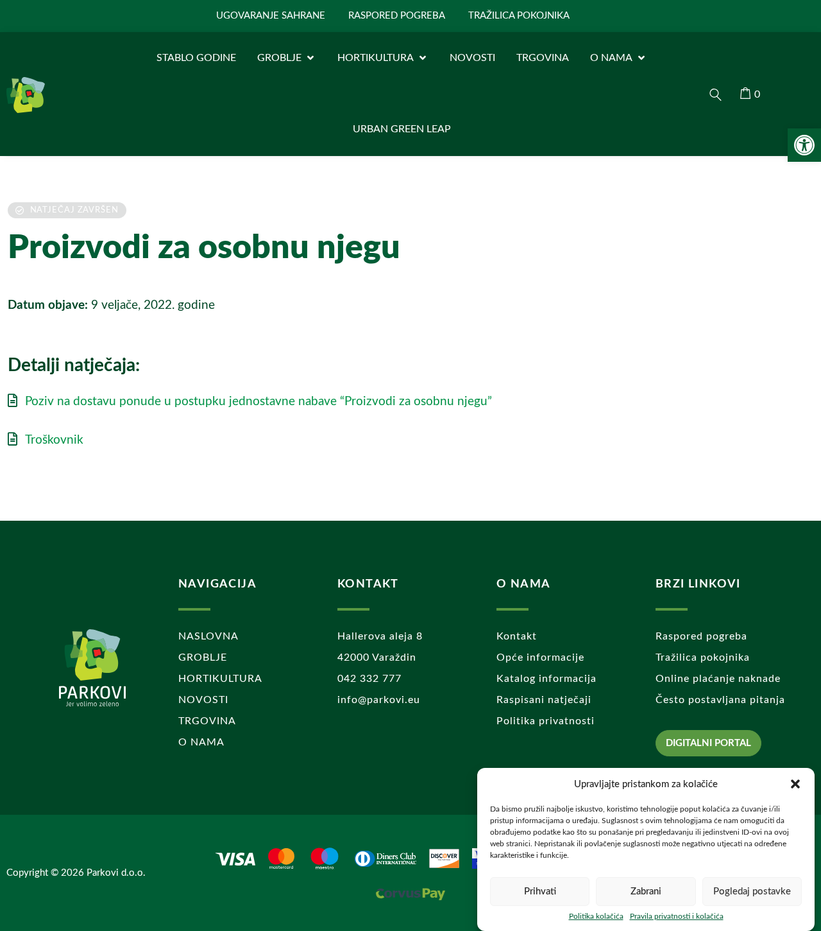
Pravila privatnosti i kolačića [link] (677, 916)
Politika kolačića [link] (596, 916)
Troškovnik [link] (54, 440)
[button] (795, 784)
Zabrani (646, 891)
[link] (804, 145)
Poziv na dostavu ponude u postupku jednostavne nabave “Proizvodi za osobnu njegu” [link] (258, 402)
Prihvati (540, 891)
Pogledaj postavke (752, 891)
